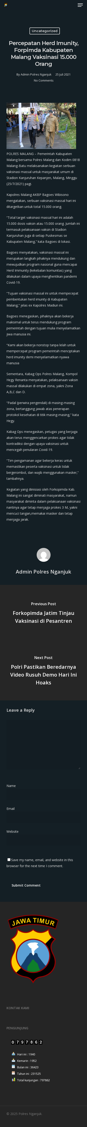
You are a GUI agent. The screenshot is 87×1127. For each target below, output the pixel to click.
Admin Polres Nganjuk (36, 74)
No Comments (44, 80)
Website (12, 831)
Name (12, 786)
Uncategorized (45, 31)
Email (11, 808)
